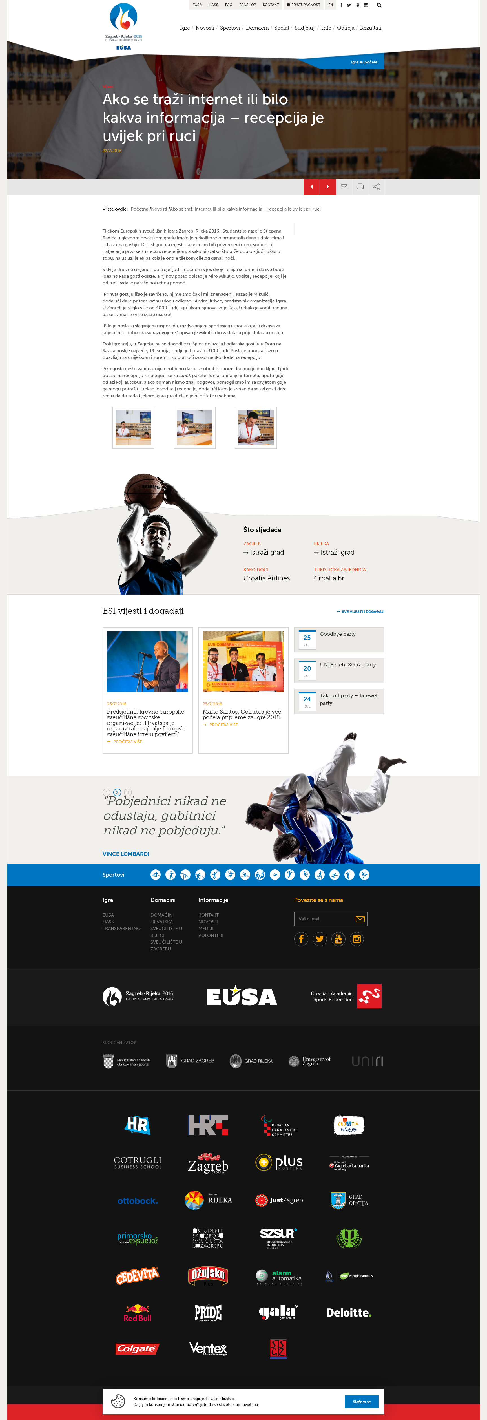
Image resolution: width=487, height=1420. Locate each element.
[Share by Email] (344, 187)
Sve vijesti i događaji (363, 611)
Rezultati (371, 28)
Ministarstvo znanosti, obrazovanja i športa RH (126, 1061)
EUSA (197, 5)
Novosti (111, 186)
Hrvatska (161, 921)
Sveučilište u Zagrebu (312, 1061)
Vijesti (108, 86)
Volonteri (210, 935)
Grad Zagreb (190, 1061)
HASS (213, 5)
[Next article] (328, 187)
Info (326, 28)
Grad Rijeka (251, 1061)
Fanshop (247, 5)
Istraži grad (266, 552)
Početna (139, 209)
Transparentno (122, 928)
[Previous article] (312, 187)
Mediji (206, 928)
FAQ (229, 5)
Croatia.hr (329, 578)
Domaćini (162, 915)
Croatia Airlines (267, 578)
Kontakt (271, 5)
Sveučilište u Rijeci (367, 1061)
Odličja (346, 28)
